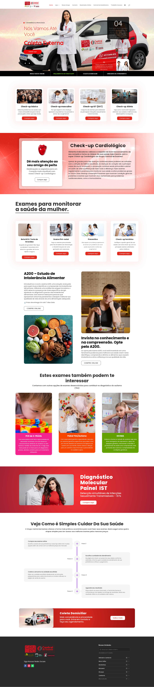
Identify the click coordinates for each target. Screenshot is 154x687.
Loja (56, 5)
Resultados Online (85, 5)
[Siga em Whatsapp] (32, 665)
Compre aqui (29, 118)
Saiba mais (118, 618)
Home (51, 5)
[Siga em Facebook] (25, 665)
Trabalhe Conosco (116, 5)
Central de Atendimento (101, 5)
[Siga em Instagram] (29, 665)
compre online (34, 308)
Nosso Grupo (66, 5)
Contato (74, 5)
